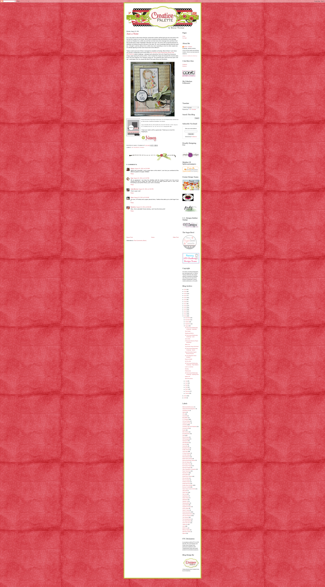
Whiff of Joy (185, 528)
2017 (185, 303)
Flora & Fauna (185, 437)
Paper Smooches (186, 471)
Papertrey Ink (185, 472)
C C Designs (185, 419)
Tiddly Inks (184, 524)
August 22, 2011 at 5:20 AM (142, 168)
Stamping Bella (185, 503)
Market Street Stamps (187, 458)
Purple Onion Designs (187, 485)
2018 (185, 301)
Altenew (184, 412)
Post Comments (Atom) (140, 240)
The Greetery (185, 517)
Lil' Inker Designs (186, 453)
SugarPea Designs (186, 506)
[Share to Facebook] (155, 145)
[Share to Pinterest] (157, 145)
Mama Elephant (186, 456)
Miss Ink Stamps (186, 462)
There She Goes (186, 522)
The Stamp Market (186, 521)
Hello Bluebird (185, 442)
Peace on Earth (188, 359)
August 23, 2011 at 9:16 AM (141, 197)
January (187, 393)
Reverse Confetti (186, 487)
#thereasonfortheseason (188, 407)
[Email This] (150, 145)
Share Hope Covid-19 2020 (188, 488)
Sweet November (186, 512)
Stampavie (184, 499)
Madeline (133, 207)
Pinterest (184, 66)
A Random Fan (185, 410)
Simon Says (185, 492)
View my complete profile (189, 55)
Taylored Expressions (187, 513)
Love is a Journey (189, 366)
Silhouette (184, 490)
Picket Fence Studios (187, 476)
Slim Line (184, 494)
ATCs (183, 414)
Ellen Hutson (185, 431)
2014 (185, 309)
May (186, 385)
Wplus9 (184, 533)
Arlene (132, 168)
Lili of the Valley (186, 455)
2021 (185, 295)
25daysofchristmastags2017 (188, 408)
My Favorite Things (138, 147)
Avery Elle (184, 415)
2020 (185, 297)
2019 (185, 299)
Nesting (187, 368)
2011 (185, 316)
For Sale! (184, 38)
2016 (185, 305)
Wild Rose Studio (186, 531)
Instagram (184, 64)
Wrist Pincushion (189, 378)
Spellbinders (185, 496)
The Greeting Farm (186, 519)
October (187, 321)
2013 (185, 311)
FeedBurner (194, 136)
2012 (185, 314)
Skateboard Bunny (189, 333)
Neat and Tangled (186, 467)
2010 (185, 395)
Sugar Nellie (185, 505)
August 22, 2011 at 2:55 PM (146, 189)
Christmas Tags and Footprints (189, 426)
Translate (194, 109)
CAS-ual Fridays (186, 421)
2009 (185, 397)
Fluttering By (188, 371)
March (186, 389)
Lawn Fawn (185, 451)
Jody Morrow (134, 189)
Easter (183, 430)
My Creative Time (186, 464)
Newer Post (130, 237)
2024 (185, 289)
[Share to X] (154, 145)
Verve (183, 526)
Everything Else (186, 433)
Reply (132, 173)
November (187, 319)
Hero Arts (184, 444)
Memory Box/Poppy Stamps (188, 460)
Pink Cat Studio (186, 480)
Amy (132, 178)
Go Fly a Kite (188, 361)
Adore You (187, 344)
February (187, 391)
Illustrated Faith (185, 448)
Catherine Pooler (186, 423)
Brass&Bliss (185, 417)
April (186, 387)
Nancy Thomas (188, 46)
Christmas (184, 424)
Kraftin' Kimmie (185, 449)
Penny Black (185, 474)
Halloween (184, 440)
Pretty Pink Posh (186, 483)
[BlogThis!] (152, 145)
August (187, 325)
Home (152, 237)
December (187, 317)
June (186, 383)
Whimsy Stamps (186, 529)
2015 (185, 307)
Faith (183, 435)
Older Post (176, 237)
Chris (132, 197)
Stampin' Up (185, 501)
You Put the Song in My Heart (191, 346)
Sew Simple (188, 331)
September (188, 323)
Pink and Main (185, 478)
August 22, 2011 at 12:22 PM (141, 178)
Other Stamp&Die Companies (189, 469)
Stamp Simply (185, 497)
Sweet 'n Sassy (185, 510)
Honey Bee (185, 446)
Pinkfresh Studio (186, 481)
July (186, 381)
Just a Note (132, 34)
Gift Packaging (185, 439)
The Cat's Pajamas (186, 515)
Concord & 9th (185, 428)
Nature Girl (187, 376)
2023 (185, 291)
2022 (185, 293)
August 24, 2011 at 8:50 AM (143, 207)
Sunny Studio (185, 508)
